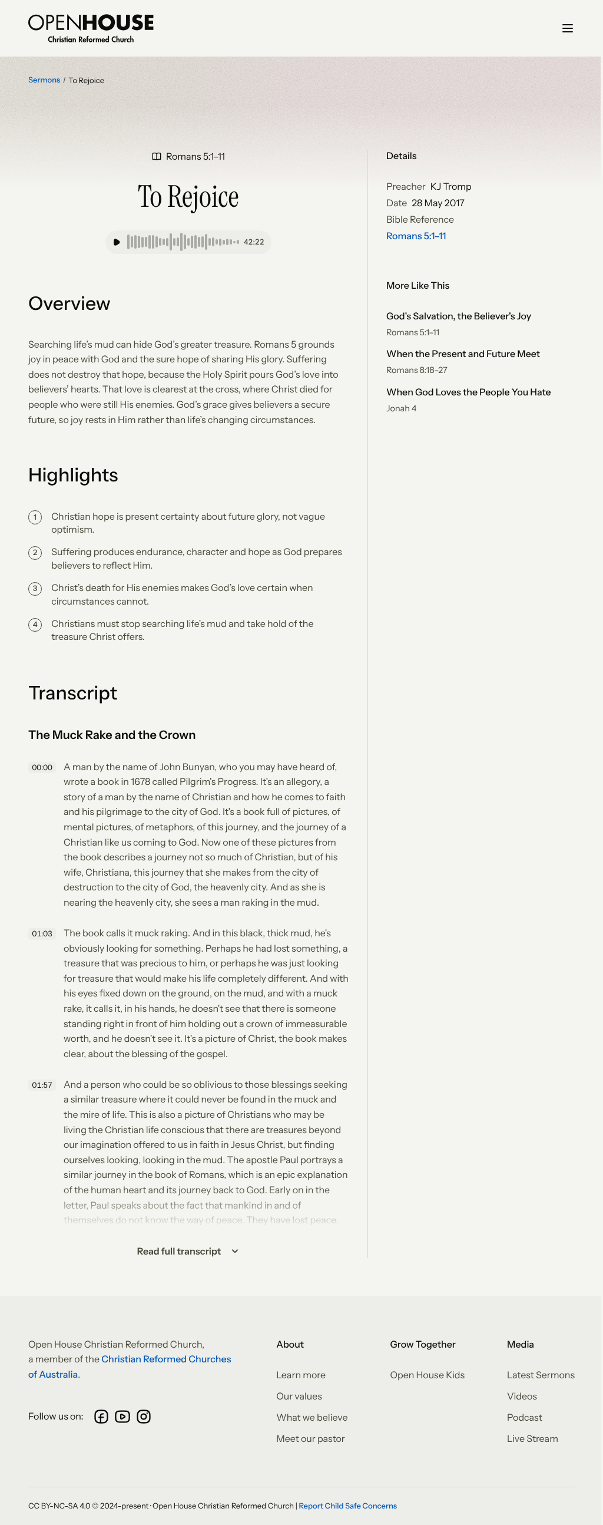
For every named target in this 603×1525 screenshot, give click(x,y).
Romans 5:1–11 (416, 236)
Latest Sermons (541, 1375)
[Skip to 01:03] (43, 934)
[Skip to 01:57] (43, 1085)
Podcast (524, 1417)
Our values (299, 1396)
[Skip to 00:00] (43, 768)
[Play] (116, 242)
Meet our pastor (310, 1438)
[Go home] (91, 28)
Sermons (44, 80)
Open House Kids (427, 1375)
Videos (522, 1396)
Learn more (301, 1375)
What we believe (311, 1417)
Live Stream (532, 1438)
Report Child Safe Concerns (348, 1506)
